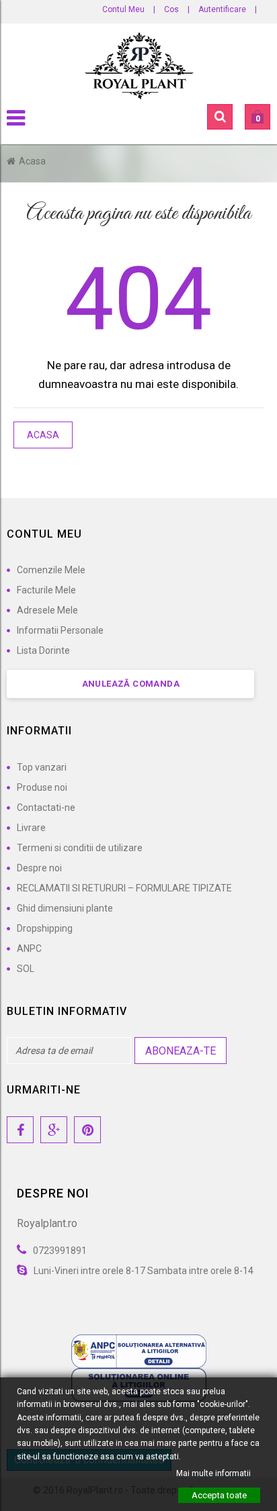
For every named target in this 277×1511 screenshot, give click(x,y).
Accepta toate (219, 1495)
